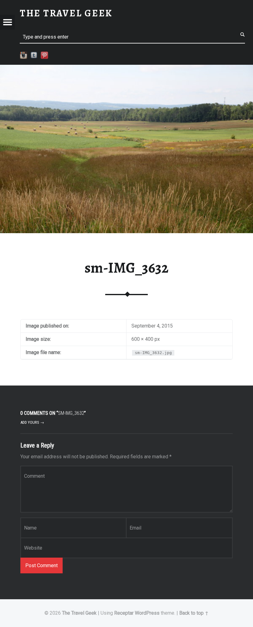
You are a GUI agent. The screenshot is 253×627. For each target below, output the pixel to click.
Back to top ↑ (194, 613)
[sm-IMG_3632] (126, 69)
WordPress (147, 613)
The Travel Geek (79, 613)
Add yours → (32, 422)
